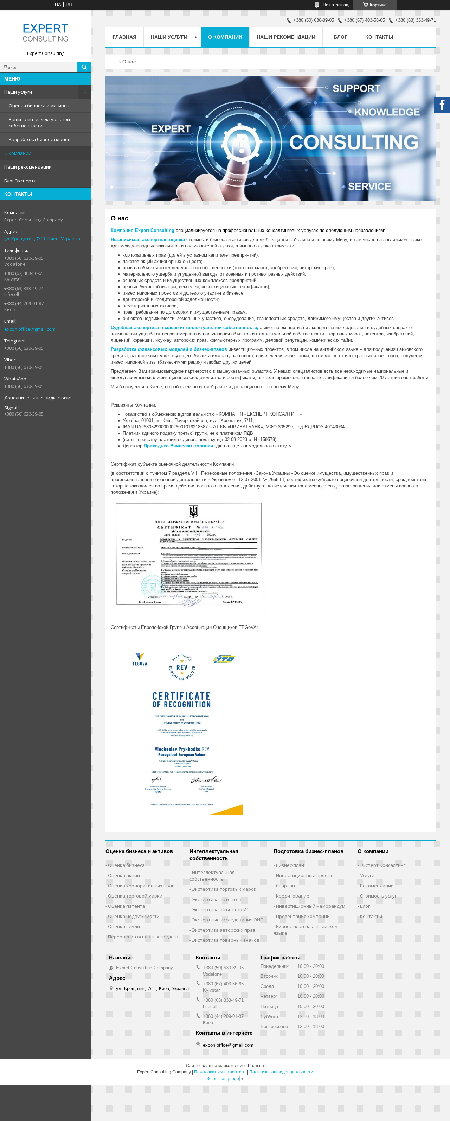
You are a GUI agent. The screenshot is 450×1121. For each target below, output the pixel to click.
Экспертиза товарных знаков (225, 940)
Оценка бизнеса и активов (39, 105)
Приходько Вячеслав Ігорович (178, 445)
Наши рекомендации (28, 167)
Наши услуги (18, 92)
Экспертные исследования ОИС (227, 920)
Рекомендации (377, 885)
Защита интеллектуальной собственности (39, 122)
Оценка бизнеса (126, 865)
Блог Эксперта (20, 180)
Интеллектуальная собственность (211, 875)
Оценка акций (124, 875)
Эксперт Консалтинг (382, 865)
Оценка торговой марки (135, 896)
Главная (124, 37)
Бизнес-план (290, 865)
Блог (340, 37)
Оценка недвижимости (134, 916)
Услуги (367, 875)
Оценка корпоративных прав (141, 885)
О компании (17, 153)
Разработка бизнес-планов (40, 139)
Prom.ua (256, 1065)
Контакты (379, 37)
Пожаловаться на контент (220, 1072)
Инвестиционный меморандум (310, 906)
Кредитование (292, 896)
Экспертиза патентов (217, 899)
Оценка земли (124, 926)
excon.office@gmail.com (30, 329)
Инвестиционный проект (304, 875)
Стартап (285, 885)
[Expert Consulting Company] (45, 32)
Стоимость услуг (378, 896)
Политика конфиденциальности (281, 1072)
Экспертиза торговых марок (224, 889)
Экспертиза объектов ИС (220, 909)
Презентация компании (303, 916)
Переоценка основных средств (143, 936)
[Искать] (84, 67)
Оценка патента (126, 906)
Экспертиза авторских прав (224, 930)
